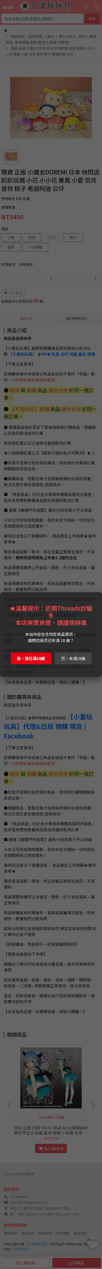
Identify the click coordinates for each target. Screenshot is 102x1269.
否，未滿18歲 (73, 658)
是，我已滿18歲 (31, 658)
